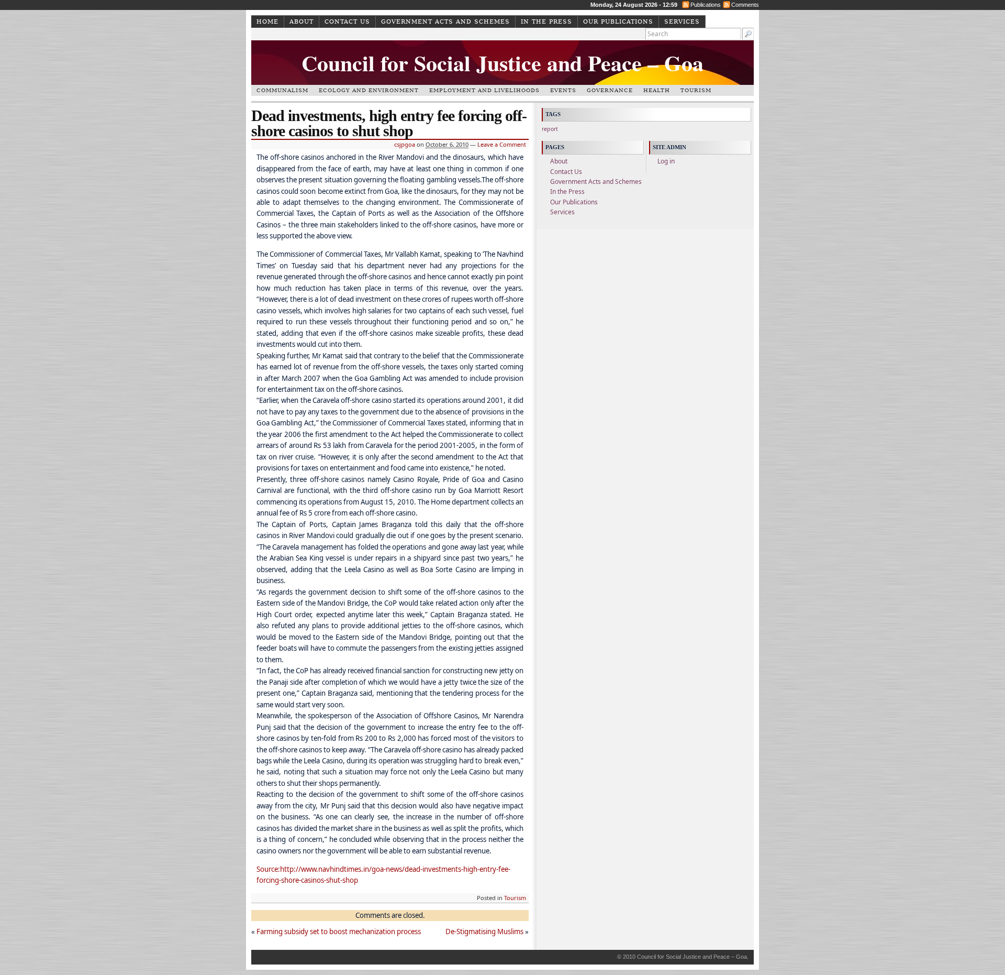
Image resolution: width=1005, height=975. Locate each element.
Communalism (282, 90)
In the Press (546, 21)
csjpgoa (404, 144)
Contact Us (347, 21)
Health (656, 90)
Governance (610, 90)
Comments (745, 5)
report (550, 129)
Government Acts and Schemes (445, 21)
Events (563, 90)
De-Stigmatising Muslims (484, 931)
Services (682, 21)
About (301, 21)
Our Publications (618, 21)
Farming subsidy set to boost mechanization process (338, 931)
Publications (705, 5)
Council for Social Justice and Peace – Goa (503, 63)
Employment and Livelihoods (484, 90)
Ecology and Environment (369, 90)
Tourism (695, 90)
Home (267, 21)
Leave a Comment (501, 144)
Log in (666, 161)
